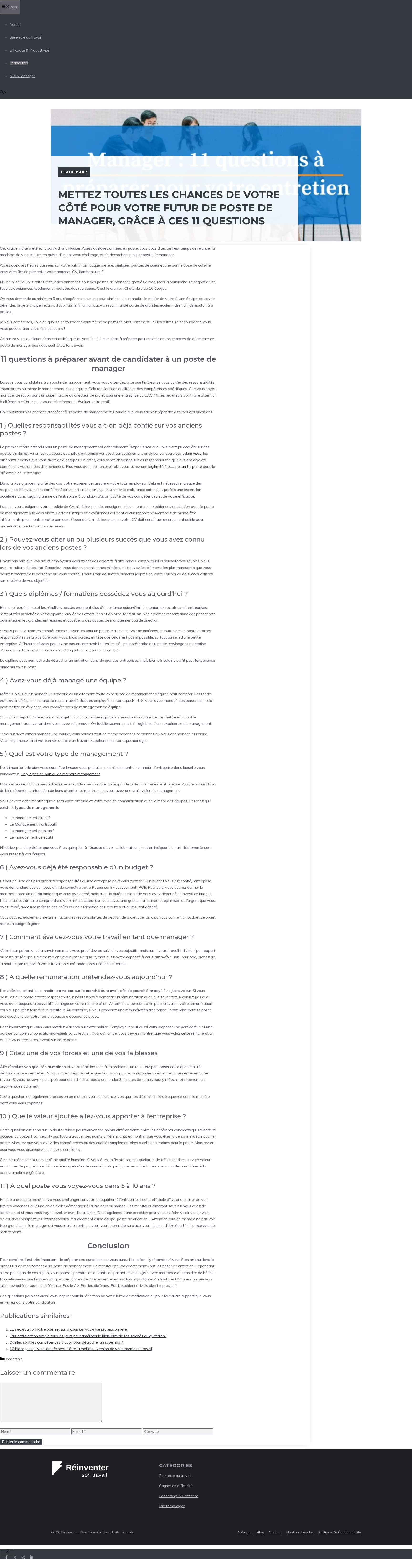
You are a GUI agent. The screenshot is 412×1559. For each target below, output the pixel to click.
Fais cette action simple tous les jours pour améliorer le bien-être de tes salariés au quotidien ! (88, 1335)
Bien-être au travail (25, 37)
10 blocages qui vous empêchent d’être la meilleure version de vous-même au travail (81, 1348)
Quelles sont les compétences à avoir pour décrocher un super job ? (66, 1342)
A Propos (244, 1532)
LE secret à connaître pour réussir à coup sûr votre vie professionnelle (68, 1329)
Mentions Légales (300, 1532)
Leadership (19, 63)
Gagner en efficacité (176, 1485)
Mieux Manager (22, 76)
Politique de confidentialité (339, 1532)
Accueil (15, 24)
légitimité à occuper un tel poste (175, 466)
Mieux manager (172, 1506)
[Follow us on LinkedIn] (31, 1557)
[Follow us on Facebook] (6, 1557)
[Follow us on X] (15, 1557)
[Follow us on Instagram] (23, 1557)
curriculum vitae (188, 453)
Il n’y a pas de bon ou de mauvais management (60, 773)
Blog (260, 1532)
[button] (3, 92)
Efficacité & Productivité (29, 50)
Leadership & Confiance (178, 1496)
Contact (275, 1532)
